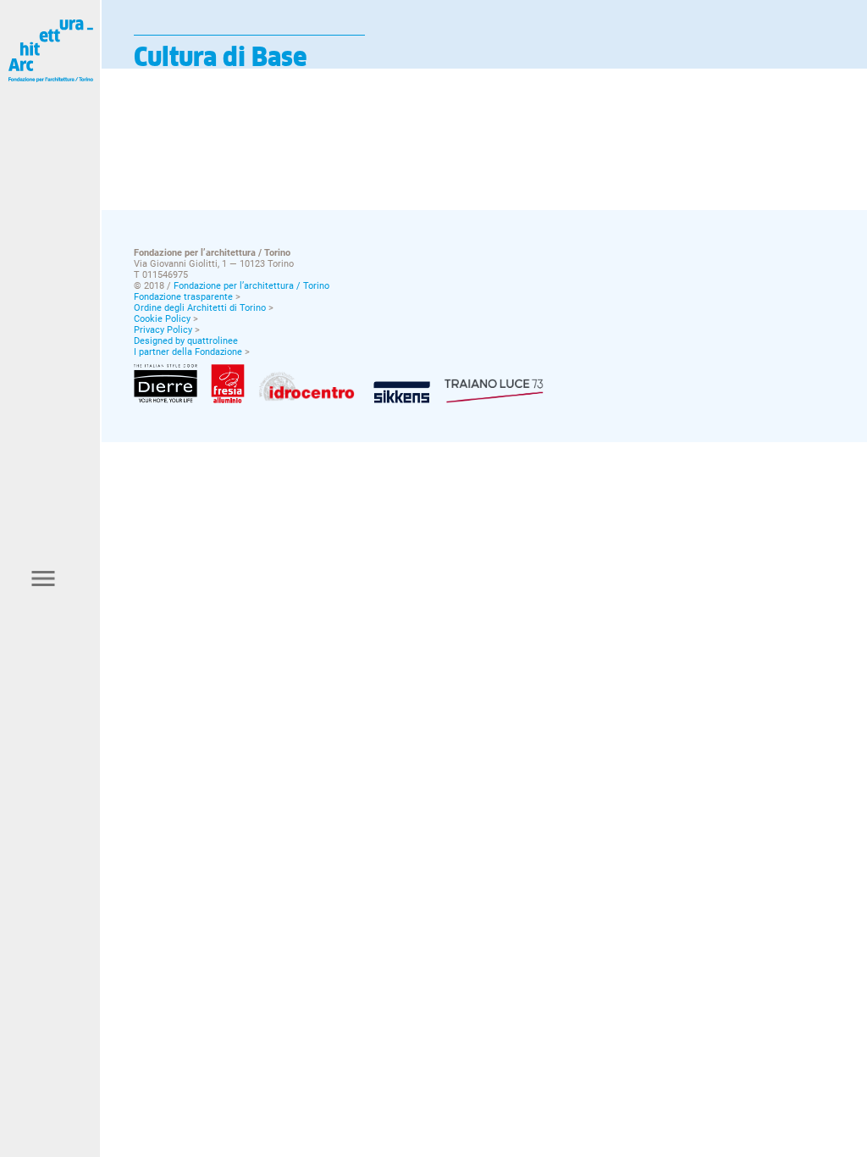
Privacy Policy (163, 329)
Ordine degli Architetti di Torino (200, 307)
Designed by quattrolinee (186, 340)
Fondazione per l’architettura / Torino (251, 285)
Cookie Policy (162, 318)
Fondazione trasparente (183, 296)
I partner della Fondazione (188, 351)
